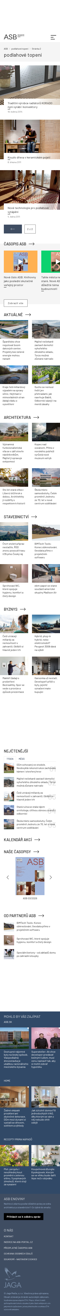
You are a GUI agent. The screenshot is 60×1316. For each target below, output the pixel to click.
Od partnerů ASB (20, 915)
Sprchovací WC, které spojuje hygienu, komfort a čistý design (34, 940)
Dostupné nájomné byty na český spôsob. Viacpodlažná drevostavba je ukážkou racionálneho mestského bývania (16, 1059)
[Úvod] (14, 36)
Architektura (17, 417)
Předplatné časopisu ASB (18, 1248)
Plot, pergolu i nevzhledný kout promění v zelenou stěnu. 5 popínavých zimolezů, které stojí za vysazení (15, 1177)
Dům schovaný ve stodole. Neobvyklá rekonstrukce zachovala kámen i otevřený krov (36, 768)
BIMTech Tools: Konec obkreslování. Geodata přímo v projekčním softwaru (46, 550)
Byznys (10, 609)
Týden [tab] (10, 759)
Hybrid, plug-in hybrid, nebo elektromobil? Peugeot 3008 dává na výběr (45, 643)
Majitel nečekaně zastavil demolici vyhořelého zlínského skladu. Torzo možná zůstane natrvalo (36, 782)
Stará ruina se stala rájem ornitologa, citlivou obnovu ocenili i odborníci (36, 810)
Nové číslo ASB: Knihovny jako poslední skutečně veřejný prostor (20, 281)
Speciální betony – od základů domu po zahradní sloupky (36, 954)
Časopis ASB (15, 244)
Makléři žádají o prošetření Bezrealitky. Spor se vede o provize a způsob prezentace (13, 685)
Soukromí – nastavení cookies (20, 1259)
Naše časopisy (17, 851)
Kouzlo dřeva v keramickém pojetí (29, 157)
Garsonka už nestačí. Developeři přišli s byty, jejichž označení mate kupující (46, 685)
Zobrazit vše (16, 303)
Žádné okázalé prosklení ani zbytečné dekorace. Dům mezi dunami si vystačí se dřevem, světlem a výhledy (15, 1118)
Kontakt (8, 1236)
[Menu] (53, 37)
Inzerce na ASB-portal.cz (18, 1242)
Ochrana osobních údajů (18, 1253)
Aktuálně (13, 314)
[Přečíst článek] (30, 85)
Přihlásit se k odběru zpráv (23, 1216)
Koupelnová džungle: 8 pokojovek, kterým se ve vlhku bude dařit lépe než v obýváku (43, 1174)
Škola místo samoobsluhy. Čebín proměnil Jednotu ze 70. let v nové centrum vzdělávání (46, 496)
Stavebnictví (16, 516)
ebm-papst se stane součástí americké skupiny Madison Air (46, 589)
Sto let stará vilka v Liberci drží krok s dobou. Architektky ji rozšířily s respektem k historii (14, 496)
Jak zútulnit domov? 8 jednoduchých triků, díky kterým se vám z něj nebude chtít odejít (43, 1116)
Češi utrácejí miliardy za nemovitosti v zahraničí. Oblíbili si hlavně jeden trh (13, 643)
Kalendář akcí (18, 839)
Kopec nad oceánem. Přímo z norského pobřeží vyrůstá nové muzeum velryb (44, 451)
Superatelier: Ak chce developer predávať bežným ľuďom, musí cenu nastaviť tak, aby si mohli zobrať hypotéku (43, 1059)
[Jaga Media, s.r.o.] (12, 1277)
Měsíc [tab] (22, 759)
